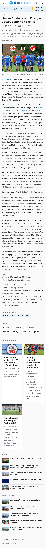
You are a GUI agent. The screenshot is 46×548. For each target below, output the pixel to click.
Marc (19, 26)
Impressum (5, 539)
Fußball (20, 315)
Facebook (17, 327)
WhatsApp (6, 327)
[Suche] (36, 3)
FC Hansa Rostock (9, 315)
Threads (6, 332)
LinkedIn (32, 327)
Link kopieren (34, 332)
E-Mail (24, 332)
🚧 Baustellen (6, 9)
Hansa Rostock (8, 79)
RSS (23, 539)
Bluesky (15, 332)
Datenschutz (15, 539)
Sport (4, 15)
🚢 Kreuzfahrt (19, 9)
